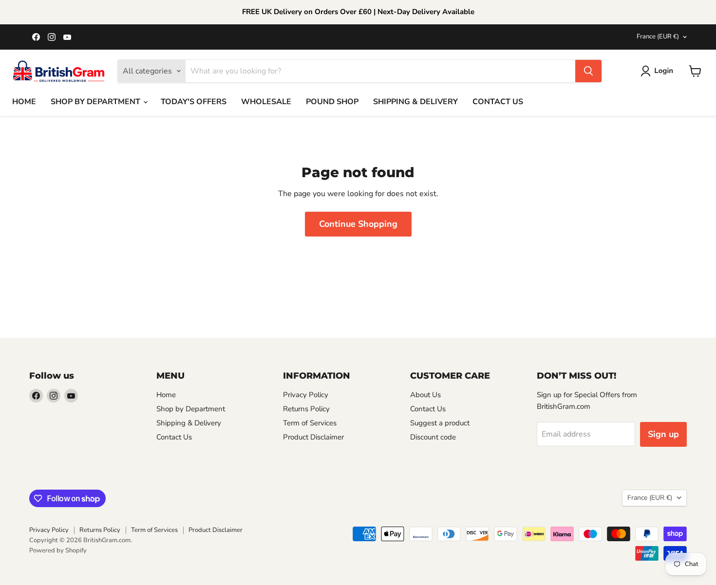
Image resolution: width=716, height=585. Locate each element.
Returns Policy (306, 409)
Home (166, 395)
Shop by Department (190, 409)
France (658, 36)
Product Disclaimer (313, 437)
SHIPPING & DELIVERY (415, 101)
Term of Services (310, 423)
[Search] (588, 71)
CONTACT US (497, 101)
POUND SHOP (332, 101)
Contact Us (174, 437)
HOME (24, 101)
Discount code (433, 437)
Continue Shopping (358, 224)
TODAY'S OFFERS (193, 101)
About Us (425, 395)
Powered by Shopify (58, 550)
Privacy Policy (305, 395)
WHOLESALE (266, 101)
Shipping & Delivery (188, 423)
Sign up (663, 434)
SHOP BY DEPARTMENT (96, 101)
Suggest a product (440, 423)
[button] (659, 71)
